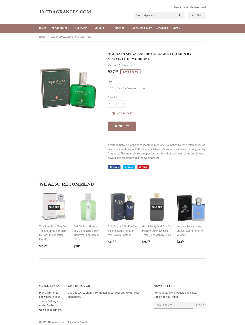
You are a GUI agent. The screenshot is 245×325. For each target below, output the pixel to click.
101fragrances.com (65, 11)
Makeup (100, 28)
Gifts (176, 28)
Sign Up (200, 305)
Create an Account (196, 7)
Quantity (112, 97)
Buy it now (122, 126)
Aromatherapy (142, 28)
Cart (199, 15)
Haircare (119, 28)
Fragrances (60, 28)
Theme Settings (48, 301)
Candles (162, 28)
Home (42, 28)
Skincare (81, 28)
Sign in (178, 7)
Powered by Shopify (77, 322)
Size (110, 82)
